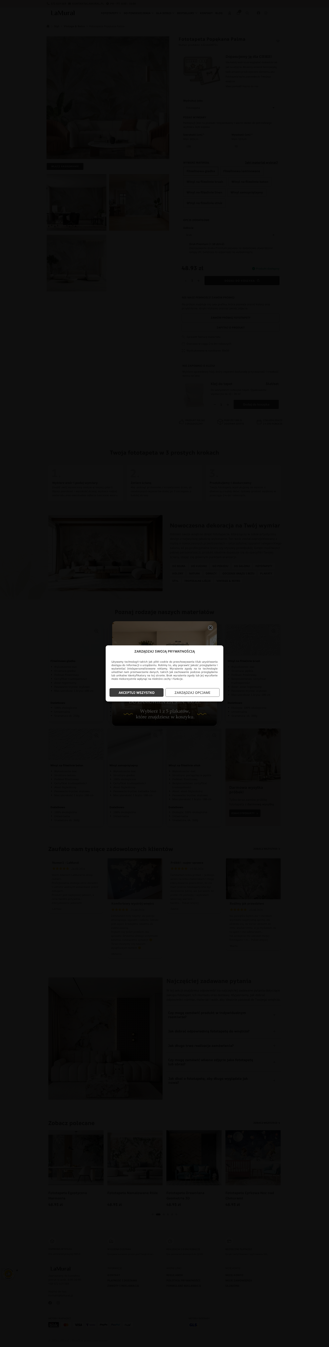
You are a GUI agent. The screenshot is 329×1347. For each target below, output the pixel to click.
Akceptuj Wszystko (137, 692)
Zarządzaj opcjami (192, 692)
